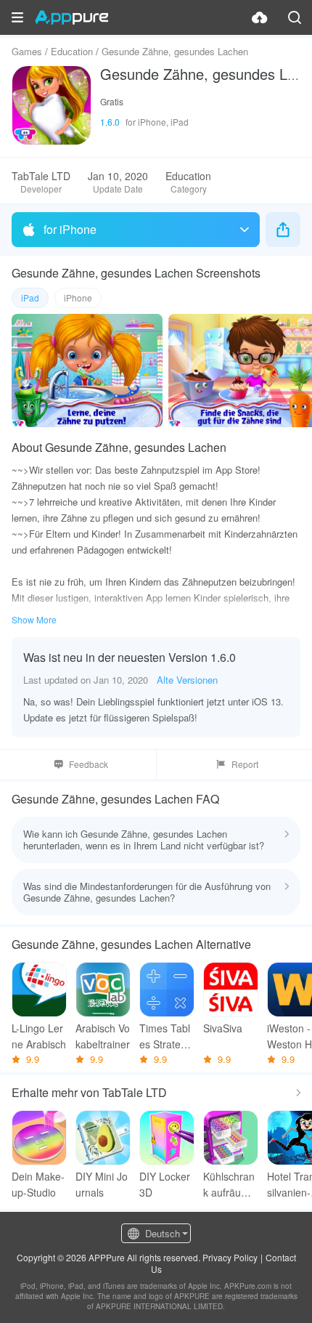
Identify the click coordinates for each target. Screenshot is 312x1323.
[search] (294, 17)
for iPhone (70, 229)
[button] (17, 17)
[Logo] (71, 17)
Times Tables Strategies (166, 1036)
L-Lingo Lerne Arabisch (39, 1036)
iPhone (78, 297)
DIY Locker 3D (164, 1184)
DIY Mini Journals (101, 1184)
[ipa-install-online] (259, 17)
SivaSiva (222, 1028)
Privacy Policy (230, 1257)
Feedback (88, 764)
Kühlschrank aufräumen (229, 1184)
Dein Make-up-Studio (38, 1184)
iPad (30, 297)
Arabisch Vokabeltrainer (102, 1036)
